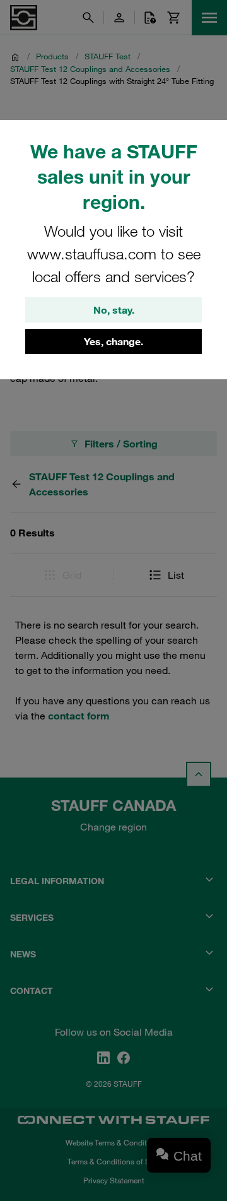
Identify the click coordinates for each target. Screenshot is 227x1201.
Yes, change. (113, 341)
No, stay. (113, 310)
